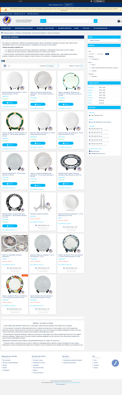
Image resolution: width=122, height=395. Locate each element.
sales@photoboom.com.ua (98, 153)
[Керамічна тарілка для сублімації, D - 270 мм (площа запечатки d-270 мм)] (70, 121)
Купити (11, 103)
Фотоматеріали (6, 28)
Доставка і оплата (38, 360)
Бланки (76, 28)
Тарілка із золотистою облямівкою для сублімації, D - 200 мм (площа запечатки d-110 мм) (42, 93)
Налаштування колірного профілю (72, 360)
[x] (4, 61)
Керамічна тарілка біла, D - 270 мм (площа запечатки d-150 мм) (13, 174)
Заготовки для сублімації (39, 33)
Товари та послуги (9, 33)
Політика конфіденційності (74, 382)
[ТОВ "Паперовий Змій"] (7, 21)
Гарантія (35, 370)
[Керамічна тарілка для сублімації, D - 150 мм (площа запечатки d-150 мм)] (14, 81)
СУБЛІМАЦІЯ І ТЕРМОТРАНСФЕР (45, 28)
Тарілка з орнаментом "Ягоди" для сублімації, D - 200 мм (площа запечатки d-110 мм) (14, 296)
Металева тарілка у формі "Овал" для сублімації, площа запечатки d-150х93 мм (69, 174)
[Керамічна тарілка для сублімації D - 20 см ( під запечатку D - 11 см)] (42, 243)
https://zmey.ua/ (95, 151)
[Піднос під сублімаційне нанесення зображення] (14, 243)
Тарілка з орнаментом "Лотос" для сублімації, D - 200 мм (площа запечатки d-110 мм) (70, 255)
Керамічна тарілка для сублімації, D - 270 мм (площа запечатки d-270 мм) (70, 133)
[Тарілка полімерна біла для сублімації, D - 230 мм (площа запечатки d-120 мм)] (42, 284)
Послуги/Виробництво (100, 28)
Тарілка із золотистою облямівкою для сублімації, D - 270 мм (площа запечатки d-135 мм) (42, 174)
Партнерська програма (69, 362)
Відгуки (5, 365)
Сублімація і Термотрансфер (23, 33)
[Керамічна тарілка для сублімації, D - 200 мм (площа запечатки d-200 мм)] (42, 121)
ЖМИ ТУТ (69, 5)
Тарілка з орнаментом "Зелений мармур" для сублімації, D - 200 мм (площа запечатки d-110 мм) (14, 134)
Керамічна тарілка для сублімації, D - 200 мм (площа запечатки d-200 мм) (42, 133)
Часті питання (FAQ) (38, 367)
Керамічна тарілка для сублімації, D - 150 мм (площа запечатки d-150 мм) (14, 93)
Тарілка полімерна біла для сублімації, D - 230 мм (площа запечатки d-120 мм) (41, 296)
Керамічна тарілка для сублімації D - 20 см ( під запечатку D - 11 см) (42, 255)
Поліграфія (86, 28)
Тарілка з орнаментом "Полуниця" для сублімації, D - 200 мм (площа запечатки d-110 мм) (70, 93)
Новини (5, 367)
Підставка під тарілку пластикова (39, 214)
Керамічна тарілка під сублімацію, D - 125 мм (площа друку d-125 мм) (70, 214)
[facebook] (2, 61)
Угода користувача (38, 372)
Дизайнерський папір (65, 28)
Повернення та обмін (39, 362)
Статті (95, 360)
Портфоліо (36, 365)
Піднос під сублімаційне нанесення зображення (12, 255)
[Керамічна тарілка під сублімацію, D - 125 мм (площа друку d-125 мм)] (70, 202)
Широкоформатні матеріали (24, 28)
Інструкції (96, 365)
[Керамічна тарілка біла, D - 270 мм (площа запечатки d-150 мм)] (14, 162)
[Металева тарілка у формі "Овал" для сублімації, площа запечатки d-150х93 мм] (70, 162)
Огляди (96, 362)
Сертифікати (6, 370)
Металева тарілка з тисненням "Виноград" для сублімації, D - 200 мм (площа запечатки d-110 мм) (14, 215)
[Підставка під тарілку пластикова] (42, 202)
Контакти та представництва (10, 362)
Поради (96, 367)
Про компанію (6, 360)
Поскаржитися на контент (59, 382)
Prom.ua (69, 381)
